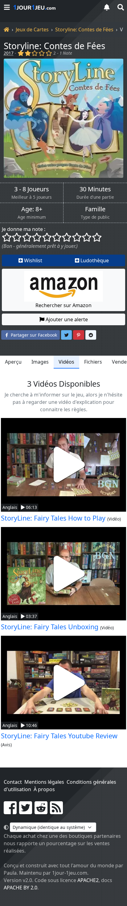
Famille (95, 209)
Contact (13, 782)
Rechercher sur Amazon (63, 305)
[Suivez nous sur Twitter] (25, 811)
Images (40, 361)
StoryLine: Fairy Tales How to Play (53, 518)
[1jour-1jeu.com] (54, 7)
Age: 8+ (31, 209)
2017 (9, 53)
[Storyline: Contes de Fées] (63, 118)
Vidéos (66, 361)
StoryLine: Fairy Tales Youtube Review (59, 735)
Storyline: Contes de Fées (84, 29)
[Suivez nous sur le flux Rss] (56, 811)
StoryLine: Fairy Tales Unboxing (49, 626)
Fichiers (93, 361)
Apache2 (88, 880)
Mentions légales (44, 782)
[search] (120, 7)
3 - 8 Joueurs (31, 189)
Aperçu (13, 361)
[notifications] (106, 7)
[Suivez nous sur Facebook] (10, 811)
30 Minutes (95, 189)
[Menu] (7, 7)
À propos (44, 789)
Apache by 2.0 (20, 887)
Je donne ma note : (23, 229)
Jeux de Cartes (32, 29)
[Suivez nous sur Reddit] (41, 811)
